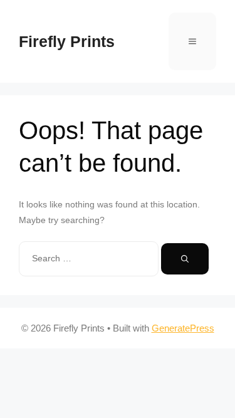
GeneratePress (183, 328)
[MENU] (192, 41)
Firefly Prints (67, 41)
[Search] (185, 258)
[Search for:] (90, 258)
